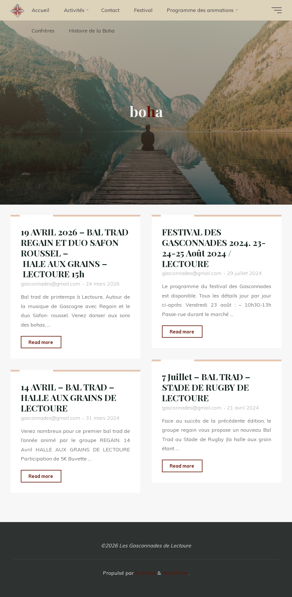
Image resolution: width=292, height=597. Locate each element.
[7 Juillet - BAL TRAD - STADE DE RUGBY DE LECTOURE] (216, 360)
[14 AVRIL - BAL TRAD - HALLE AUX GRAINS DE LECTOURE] (75, 371)
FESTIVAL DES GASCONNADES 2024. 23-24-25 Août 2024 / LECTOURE (214, 247)
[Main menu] (276, 10)
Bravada (145, 573)
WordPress (175, 573)
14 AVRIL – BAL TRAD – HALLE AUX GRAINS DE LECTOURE (68, 397)
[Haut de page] (269, 574)
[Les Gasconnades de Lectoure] (17, 10)
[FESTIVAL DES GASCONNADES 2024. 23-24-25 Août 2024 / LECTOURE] (216, 216)
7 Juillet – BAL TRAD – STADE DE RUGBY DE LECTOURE (206, 387)
